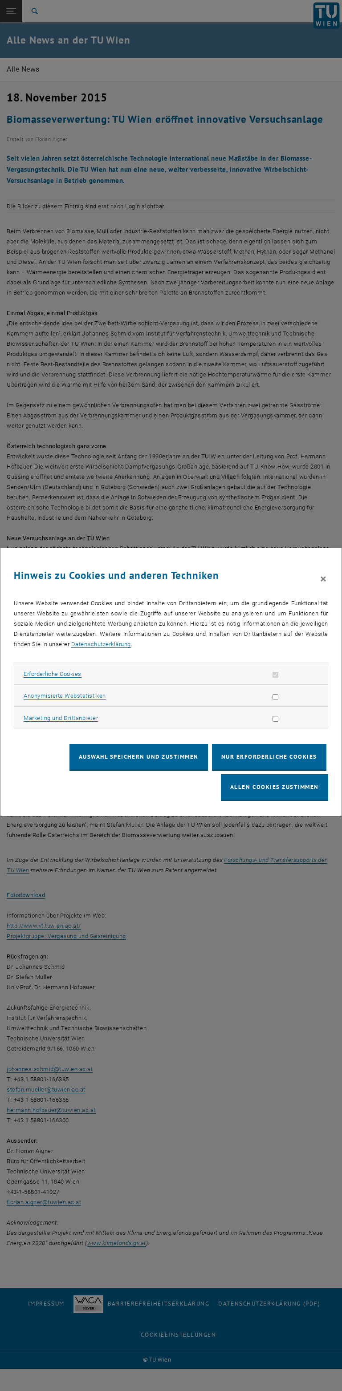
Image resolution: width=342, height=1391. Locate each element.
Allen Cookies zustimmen (274, 787)
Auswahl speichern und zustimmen (139, 756)
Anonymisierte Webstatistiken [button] (65, 695)
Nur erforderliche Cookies (269, 756)
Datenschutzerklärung (101, 644)
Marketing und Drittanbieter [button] (61, 718)
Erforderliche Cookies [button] (52, 674)
